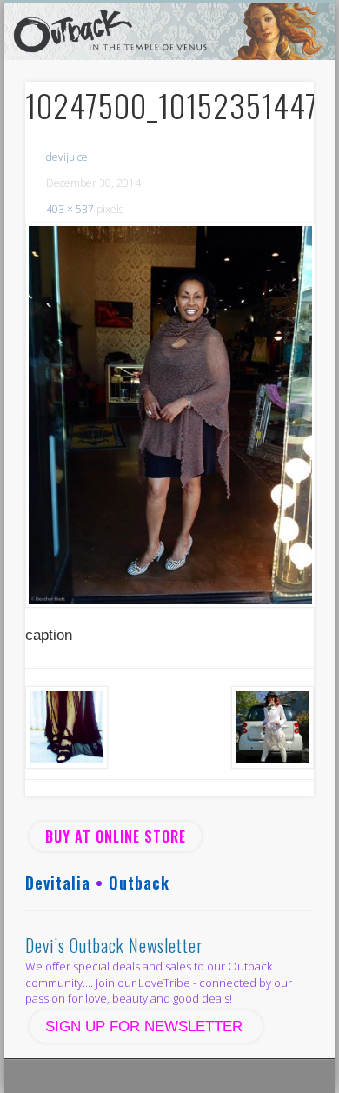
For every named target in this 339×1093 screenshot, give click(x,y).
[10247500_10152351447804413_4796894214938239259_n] (169, 415)
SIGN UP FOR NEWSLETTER (146, 1026)
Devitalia (57, 882)
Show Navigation (271, 156)
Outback (139, 882)
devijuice (67, 157)
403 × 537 (70, 209)
